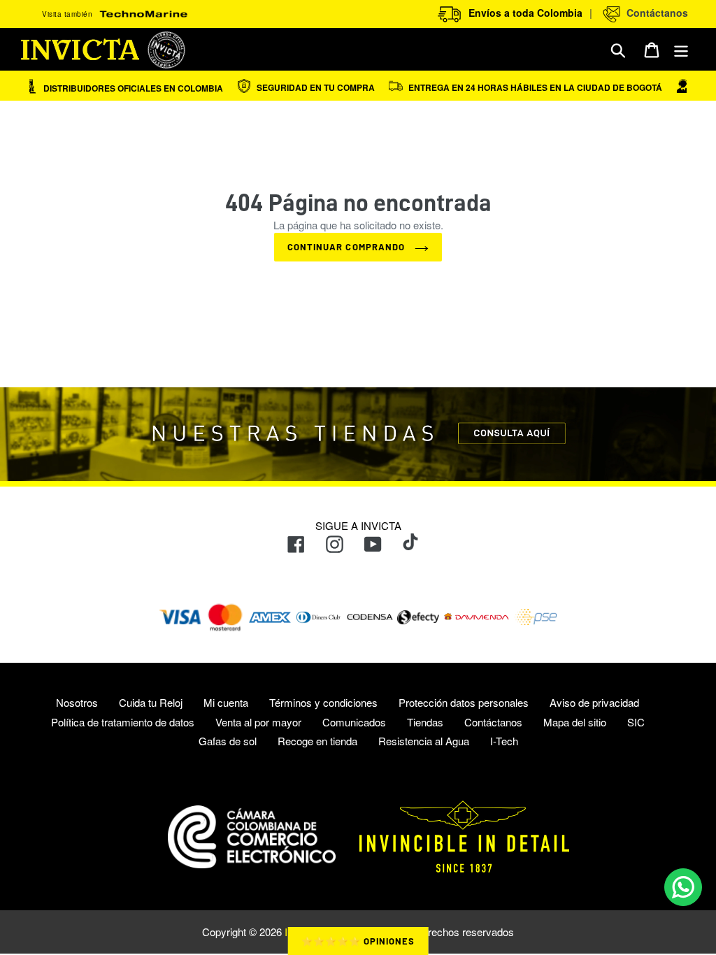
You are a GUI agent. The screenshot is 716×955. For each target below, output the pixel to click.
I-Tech (504, 740)
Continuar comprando (347, 246)
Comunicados (354, 722)
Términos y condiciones (323, 702)
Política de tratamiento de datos (122, 722)
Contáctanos (654, 13)
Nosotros (77, 702)
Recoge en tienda (317, 740)
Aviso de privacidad (594, 702)
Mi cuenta (225, 702)
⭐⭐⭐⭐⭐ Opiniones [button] (358, 941)
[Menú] (682, 49)
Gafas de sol (228, 740)
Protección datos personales (464, 702)
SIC (636, 722)
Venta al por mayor (258, 722)
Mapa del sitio (574, 722)
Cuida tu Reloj (150, 702)
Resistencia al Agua (423, 740)
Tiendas (425, 722)
